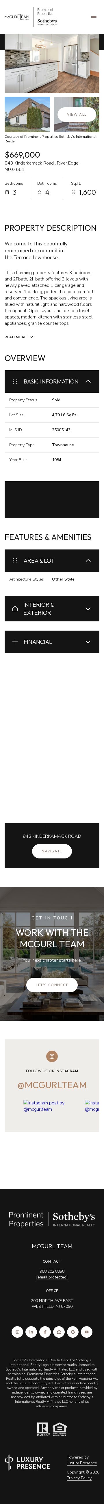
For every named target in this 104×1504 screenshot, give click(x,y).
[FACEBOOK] (45, 1332)
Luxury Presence (82, 1463)
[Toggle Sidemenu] (93, 17)
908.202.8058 (52, 1271)
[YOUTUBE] (86, 1332)
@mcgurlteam (52, 1085)
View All (77, 114)
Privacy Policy (79, 1478)
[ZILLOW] (59, 1332)
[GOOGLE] (73, 1332)
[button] (52, 985)
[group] (52, 1135)
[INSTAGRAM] (17, 1332)
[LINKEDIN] (31, 1332)
